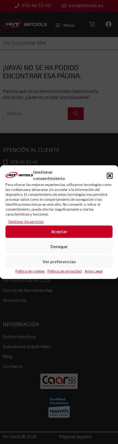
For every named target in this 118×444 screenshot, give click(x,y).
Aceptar (59, 231)
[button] (110, 175)
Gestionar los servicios (26, 222)
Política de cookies (30, 272)
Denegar (59, 246)
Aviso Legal (94, 272)
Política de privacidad (64, 272)
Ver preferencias (59, 261)
